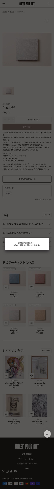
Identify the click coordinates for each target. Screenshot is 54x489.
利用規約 (21, 243)
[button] (47, 434)
